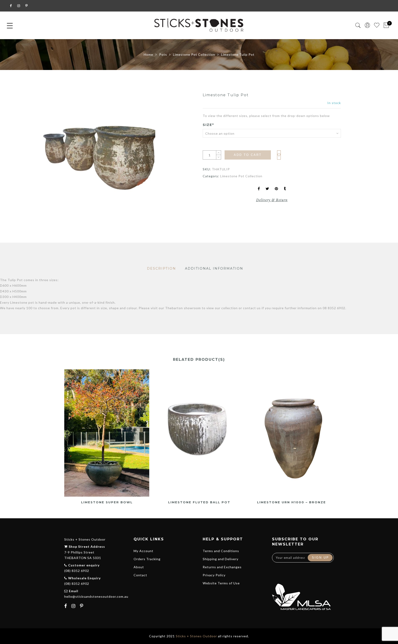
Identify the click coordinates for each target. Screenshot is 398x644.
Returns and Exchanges (222, 567)
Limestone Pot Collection (194, 54)
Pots (163, 54)
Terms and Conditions (221, 551)
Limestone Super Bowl (107, 502)
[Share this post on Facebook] (259, 189)
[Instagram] (74, 606)
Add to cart (248, 155)
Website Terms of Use (221, 583)
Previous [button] (64, 434)
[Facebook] (66, 606)
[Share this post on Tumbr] (285, 189)
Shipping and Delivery (220, 559)
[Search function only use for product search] (358, 25)
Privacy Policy (214, 575)
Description (161, 268)
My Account (143, 551)
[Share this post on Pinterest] (276, 189)
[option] (97, 156)
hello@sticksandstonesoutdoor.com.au (96, 596)
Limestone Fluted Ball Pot (199, 502)
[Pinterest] (82, 606)
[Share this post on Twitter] (267, 189)
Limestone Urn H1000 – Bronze (291, 502)
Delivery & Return (272, 200)
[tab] (161, 268)
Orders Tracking (147, 559)
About (139, 567)
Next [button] (332, 434)
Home (148, 54)
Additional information (214, 268)
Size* (208, 125)
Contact (140, 575)
